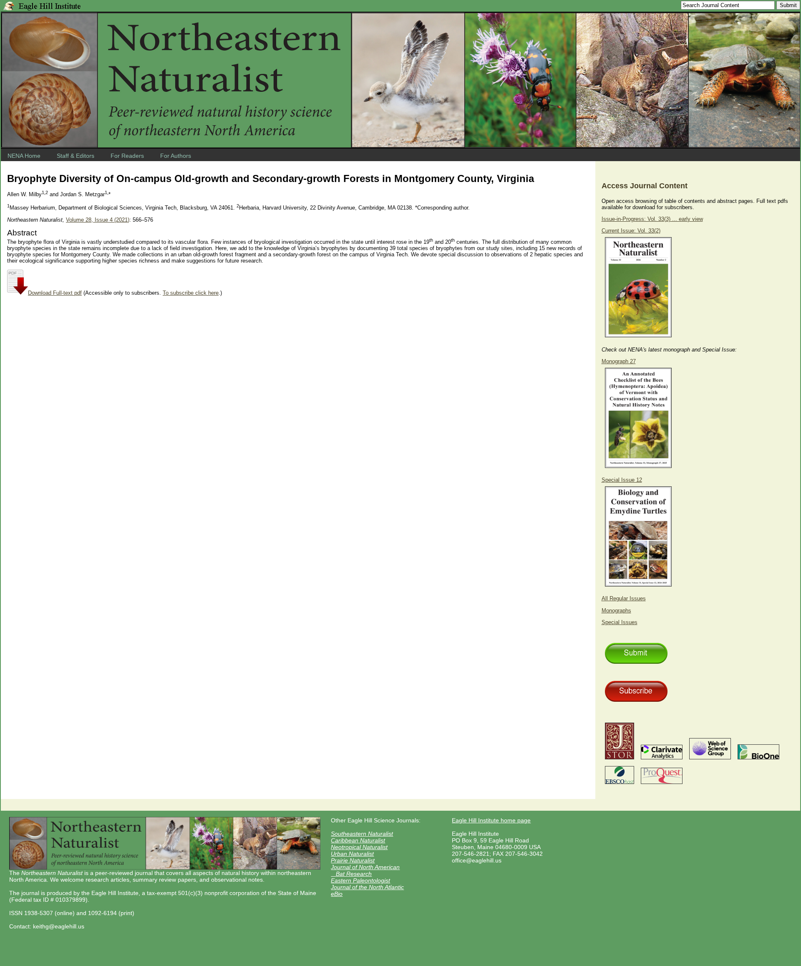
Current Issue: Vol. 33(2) (631, 231)
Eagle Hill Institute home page (491, 820)
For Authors (175, 155)
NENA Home (24, 155)
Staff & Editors (75, 155)
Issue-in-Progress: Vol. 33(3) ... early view (652, 219)
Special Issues (619, 622)
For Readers (127, 155)
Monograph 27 (619, 361)
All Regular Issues (624, 598)
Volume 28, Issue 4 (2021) (97, 220)
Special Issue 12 (622, 480)
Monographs (616, 610)
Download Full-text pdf (55, 293)
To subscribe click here (191, 293)
